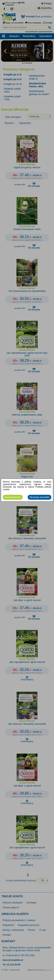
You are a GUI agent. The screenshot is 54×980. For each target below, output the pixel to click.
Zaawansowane (12, 497)
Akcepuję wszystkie (39, 497)
